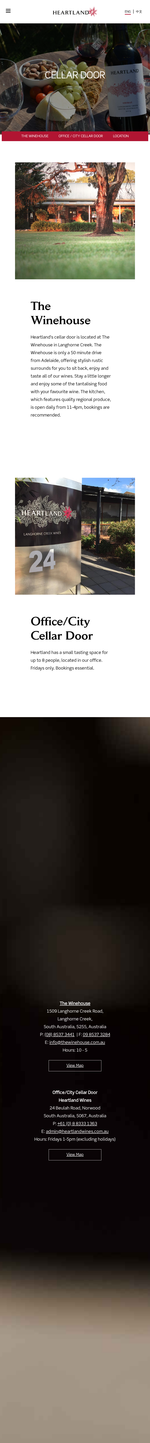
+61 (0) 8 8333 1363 (77, 1124)
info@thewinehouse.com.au (77, 1042)
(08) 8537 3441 (60, 1035)
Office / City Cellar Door (81, 136)
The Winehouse (34, 136)
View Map (75, 1066)
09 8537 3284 (96, 1035)
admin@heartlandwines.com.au (77, 1132)
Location (121, 136)
